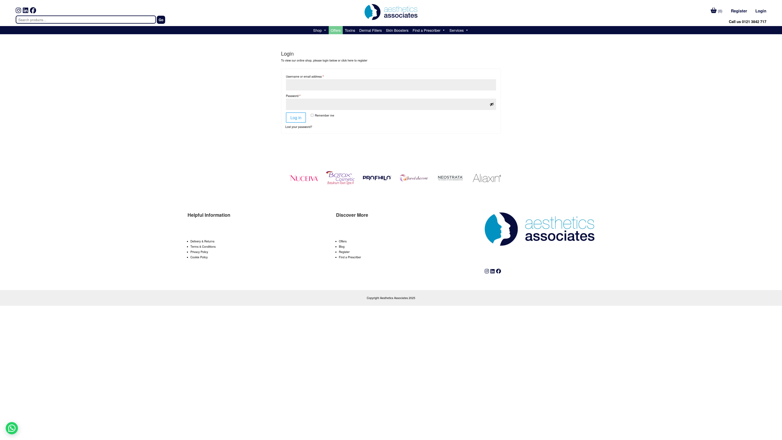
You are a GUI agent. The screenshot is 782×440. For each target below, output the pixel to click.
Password (293, 96)
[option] (298, 178)
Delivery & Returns (202, 241)
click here (347, 60)
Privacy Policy (199, 252)
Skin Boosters (397, 30)
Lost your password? (298, 127)
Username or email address (305, 76)
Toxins (350, 30)
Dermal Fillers (370, 30)
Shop (317, 30)
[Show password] (492, 104)
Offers (336, 30)
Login (760, 11)
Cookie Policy (199, 257)
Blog (342, 246)
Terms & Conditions (203, 246)
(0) (719, 10)
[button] (77, 378)
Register (739, 11)
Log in (295, 117)
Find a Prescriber (426, 30)
